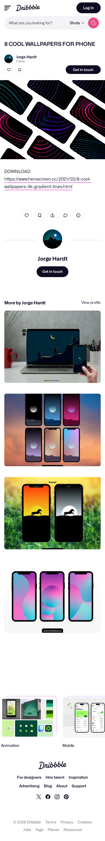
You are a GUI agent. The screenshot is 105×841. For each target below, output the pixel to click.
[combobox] (35, 22)
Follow (20, 61)
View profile (91, 302)
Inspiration (78, 777)
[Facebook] (48, 796)
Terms (50, 822)
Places (53, 829)
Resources (73, 829)
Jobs (27, 829)
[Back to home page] (28, 7)
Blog (48, 786)
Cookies (85, 822)
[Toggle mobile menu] (7, 8)
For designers (29, 777)
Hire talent (55, 777)
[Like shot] (8, 69)
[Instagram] (57, 796)
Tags (39, 829)
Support (79, 786)
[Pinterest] (66, 796)
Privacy (67, 822)
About (61, 786)
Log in (88, 7)
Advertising (29, 786)
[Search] (93, 23)
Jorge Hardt (26, 57)
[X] (38, 796)
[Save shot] (19, 69)
